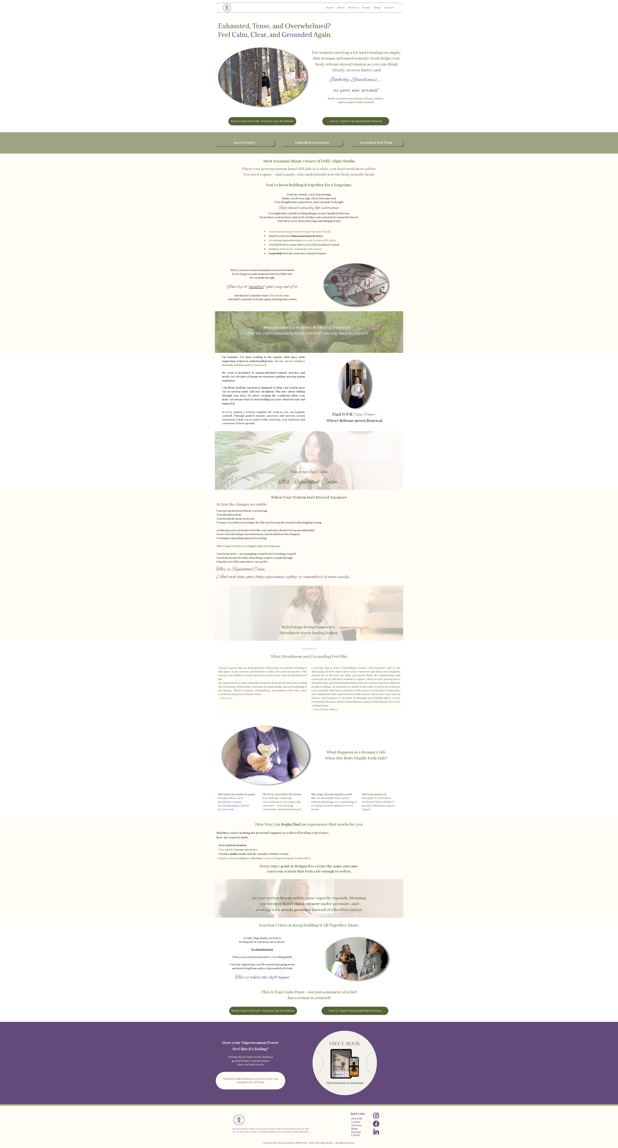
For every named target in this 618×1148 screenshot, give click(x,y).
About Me (356, 1118)
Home (330, 7)
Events (366, 7)
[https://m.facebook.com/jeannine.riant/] (376, 1124)
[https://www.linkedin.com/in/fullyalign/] (376, 1133)
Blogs (377, 7)
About (341, 7)
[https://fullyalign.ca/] (227, 8)
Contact (389, 7)
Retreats (356, 1132)
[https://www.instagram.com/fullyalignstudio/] (376, 1116)
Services (353, 7)
